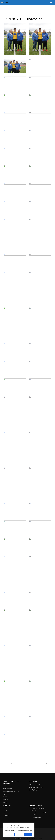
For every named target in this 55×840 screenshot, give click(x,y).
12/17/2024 (34, 814)
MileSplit (5, 802)
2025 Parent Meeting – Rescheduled (41, 812)
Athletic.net (5, 799)
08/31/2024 (34, 819)
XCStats (5, 796)
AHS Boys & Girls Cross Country (11, 786)
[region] (18, 830)
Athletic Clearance (7, 788)
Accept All (28, 834)
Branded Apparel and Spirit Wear (11, 791)
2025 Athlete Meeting (37, 817)
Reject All (19, 834)
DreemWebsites (38, 838)
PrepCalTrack (6, 794)
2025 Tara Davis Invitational (39, 808)
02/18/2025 (34, 810)
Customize (9, 834)
